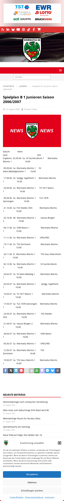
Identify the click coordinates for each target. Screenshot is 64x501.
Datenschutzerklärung (34, 497)
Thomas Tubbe (30, 109)
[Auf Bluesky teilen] (52, 370)
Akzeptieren (32, 474)
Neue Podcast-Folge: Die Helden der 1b (22, 435)
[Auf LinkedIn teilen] (16, 370)
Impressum (49, 497)
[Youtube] (18, 30)
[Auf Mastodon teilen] (42, 370)
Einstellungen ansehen (32, 490)
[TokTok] (28, 30)
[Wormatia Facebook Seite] (33, 30)
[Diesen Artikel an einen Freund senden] (26, 370)
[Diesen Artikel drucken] (31, 370)
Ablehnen (32, 482)
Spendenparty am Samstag (16, 426)
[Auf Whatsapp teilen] (37, 370)
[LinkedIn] (7, 30)
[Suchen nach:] (32, 77)
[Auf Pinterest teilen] (21, 370)
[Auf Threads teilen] (57, 370)
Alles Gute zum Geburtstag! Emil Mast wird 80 (26, 410)
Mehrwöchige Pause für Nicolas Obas (21, 418)
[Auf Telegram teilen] (47, 370)
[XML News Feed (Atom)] (2, 30)
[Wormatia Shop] (39, 30)
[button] (59, 442)
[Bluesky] (13, 30)
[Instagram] (23, 30)
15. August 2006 (12, 109)
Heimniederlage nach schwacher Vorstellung (25, 402)
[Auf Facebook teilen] (5, 370)
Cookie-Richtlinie (17, 497)
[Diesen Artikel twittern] (10, 370)
